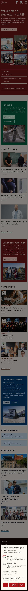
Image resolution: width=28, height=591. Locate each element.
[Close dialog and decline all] (25, 547)
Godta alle (21, 585)
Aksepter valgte (14, 585)
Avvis (5, 584)
